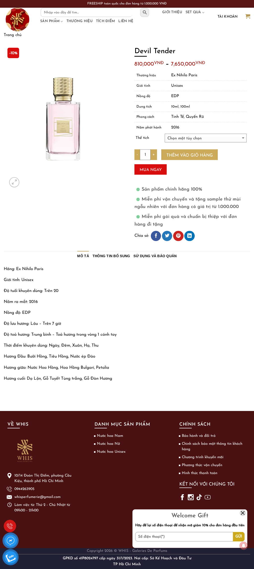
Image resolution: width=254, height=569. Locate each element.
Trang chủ (13, 35)
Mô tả (83, 256)
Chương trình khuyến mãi (202, 457)
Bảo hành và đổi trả (199, 436)
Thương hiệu (79, 21)
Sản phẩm (50, 21)
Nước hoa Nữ (108, 444)
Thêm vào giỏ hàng (189, 155)
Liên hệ (125, 21)
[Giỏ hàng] (247, 17)
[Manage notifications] (244, 546)
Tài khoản (228, 17)
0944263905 (10, 526)
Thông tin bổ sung (111, 256)
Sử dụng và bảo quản (155, 256)
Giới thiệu (172, 12)
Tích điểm (105, 21)
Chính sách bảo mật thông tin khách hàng (212, 446)
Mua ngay (151, 170)
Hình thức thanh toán (199, 473)
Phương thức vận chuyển (202, 465)
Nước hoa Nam (110, 436)
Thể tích (142, 138)
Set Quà (193, 12)
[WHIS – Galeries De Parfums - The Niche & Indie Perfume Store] (17, 19)
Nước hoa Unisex (111, 452)
